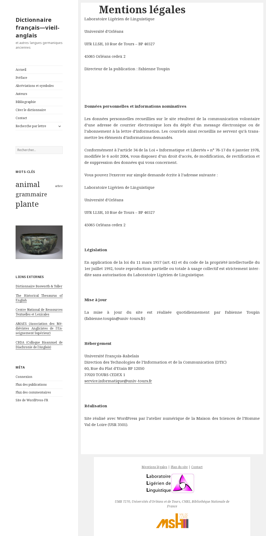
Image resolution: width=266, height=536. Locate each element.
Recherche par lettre (31, 126)
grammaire (31, 194)
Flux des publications (31, 384)
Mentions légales (154, 467)
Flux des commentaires (33, 392)
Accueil (21, 69)
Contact (21, 118)
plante (27, 204)
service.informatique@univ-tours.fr (118, 380)
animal (28, 184)
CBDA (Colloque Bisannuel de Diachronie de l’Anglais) (39, 344)
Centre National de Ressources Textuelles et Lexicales (39, 312)
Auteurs (21, 94)
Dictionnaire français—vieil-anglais (37, 27)
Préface (21, 77)
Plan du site (179, 467)
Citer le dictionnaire (31, 110)
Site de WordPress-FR (32, 400)
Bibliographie (26, 102)
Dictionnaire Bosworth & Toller (39, 286)
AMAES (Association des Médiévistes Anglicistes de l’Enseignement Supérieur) (39, 328)
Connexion (24, 376)
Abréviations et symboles (35, 85)
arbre (59, 186)
